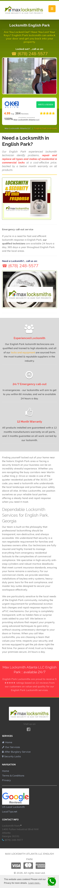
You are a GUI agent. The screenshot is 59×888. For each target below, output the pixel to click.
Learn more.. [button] (34, 883)
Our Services (12, 747)
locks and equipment (23, 352)
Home (8, 742)
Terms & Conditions (13, 775)
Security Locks (12, 756)
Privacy (6, 780)
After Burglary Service (18, 751)
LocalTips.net (9, 811)
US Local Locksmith (13, 806)
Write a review (45, 104)
